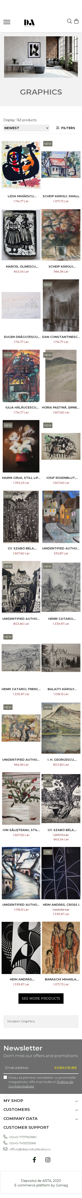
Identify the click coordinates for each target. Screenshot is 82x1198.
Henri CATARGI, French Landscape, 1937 (21, 689)
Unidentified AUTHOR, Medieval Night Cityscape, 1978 (61, 548)
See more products (41, 998)
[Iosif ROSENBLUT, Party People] (60, 446)
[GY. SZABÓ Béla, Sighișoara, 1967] (21, 517)
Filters (67, 128)
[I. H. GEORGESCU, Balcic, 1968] (60, 728)
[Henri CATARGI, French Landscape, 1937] (21, 658)
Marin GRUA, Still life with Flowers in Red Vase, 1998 (21, 478)
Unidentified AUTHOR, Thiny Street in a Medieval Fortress (21, 904)
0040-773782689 (22, 1137)
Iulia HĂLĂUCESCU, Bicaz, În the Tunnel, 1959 (21, 407)
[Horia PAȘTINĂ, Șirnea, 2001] (60, 376)
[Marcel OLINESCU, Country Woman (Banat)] (21, 235)
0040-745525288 (22, 1143)
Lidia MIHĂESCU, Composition (21, 196)
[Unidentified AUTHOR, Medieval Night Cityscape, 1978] (60, 517)
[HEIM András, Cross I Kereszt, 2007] (60, 873)
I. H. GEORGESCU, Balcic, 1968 (61, 759)
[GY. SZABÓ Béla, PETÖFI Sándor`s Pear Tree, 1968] (60, 798)
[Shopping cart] (76, 21)
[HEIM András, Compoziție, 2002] (41, 57)
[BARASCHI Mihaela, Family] (60, 948)
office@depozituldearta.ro (29, 1149)
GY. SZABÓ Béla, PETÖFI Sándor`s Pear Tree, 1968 (60, 830)
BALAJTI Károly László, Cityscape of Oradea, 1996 (61, 689)
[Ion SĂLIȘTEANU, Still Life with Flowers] (21, 798)
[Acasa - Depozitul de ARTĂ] (29, 22)
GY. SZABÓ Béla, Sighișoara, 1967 (21, 548)
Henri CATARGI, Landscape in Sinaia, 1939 (61, 618)
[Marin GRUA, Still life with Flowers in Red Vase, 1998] (21, 446)
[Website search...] (69, 21)
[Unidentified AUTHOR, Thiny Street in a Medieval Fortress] (21, 873)
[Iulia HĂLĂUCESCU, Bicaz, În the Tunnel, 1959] (21, 376)
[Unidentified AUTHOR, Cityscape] (21, 728)
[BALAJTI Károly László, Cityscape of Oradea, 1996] (60, 658)
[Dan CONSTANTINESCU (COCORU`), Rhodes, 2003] (60, 305)
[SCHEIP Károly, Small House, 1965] (60, 164)
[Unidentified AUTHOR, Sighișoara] (21, 587)
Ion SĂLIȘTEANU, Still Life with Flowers (21, 830)
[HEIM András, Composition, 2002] (21, 948)
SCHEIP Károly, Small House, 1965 (61, 196)
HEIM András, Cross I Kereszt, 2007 (61, 904)
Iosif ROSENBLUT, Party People (61, 478)
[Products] (7, 23)
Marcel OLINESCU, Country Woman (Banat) (21, 266)
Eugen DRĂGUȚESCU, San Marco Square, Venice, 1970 (21, 337)
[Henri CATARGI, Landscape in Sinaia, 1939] (60, 587)
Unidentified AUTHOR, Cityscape (21, 759)
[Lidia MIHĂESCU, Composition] (21, 164)
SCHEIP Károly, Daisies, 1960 (61, 266)
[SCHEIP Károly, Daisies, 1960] (60, 235)
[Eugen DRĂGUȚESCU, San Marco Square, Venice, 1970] (21, 305)
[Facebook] (34, 1160)
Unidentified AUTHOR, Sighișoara (21, 618)
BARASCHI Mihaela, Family (61, 979)
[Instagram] (48, 1160)
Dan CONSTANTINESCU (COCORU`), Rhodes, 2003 (61, 337)
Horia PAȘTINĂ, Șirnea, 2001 (61, 407)
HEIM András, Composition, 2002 (21, 979)
